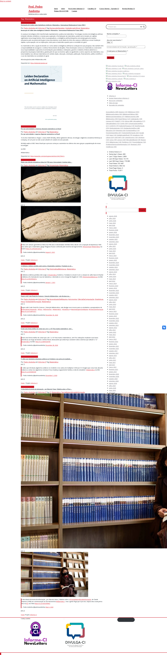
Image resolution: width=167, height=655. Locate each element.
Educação (111, 130)
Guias (113, 135)
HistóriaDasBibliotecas (58, 269)
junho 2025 (112, 249)
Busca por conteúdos (115, 100)
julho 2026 (112, 218)
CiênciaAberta (139, 121)
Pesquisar (109, 207)
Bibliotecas (133, 112)
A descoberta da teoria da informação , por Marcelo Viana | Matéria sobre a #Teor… (46, 389)
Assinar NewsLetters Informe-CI (119, 98)
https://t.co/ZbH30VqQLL (29, 279)
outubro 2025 (113, 239)
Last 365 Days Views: (116, 161)
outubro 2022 (113, 323)
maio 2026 (112, 223)
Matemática (85, 28)
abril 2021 (112, 365)
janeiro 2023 (113, 316)
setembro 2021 (114, 353)
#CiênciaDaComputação (29, 309)
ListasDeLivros (131, 137)
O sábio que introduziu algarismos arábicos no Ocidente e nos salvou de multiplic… (46, 359)
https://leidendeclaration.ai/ (38, 63)
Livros (113, 140)
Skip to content (5, 1)
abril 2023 (112, 309)
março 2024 (113, 283)
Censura (110, 121)
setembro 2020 (114, 381)
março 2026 (113, 228)
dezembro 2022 (114, 318)
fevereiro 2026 (113, 230)
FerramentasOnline (113, 133)
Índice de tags (113, 103)
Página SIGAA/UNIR (61, 11)
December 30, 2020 (52, 315)
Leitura (110, 137)
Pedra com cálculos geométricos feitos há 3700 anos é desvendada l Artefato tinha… (46, 162)
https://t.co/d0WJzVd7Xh (42, 342)
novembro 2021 (114, 348)
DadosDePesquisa (126, 126)
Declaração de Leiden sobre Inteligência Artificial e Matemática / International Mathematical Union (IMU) (110, 19)
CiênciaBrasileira (113, 123)
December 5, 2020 (51, 375)
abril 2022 (112, 337)
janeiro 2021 (113, 372)
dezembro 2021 (114, 346)
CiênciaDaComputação (86, 299)
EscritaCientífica (133, 130)
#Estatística (65, 309)
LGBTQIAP (119, 137)
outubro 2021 (113, 351)
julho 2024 (112, 274)
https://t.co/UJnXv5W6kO (42, 603)
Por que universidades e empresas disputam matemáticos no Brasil (41, 129)
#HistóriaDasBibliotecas (90, 277)
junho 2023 (112, 304)
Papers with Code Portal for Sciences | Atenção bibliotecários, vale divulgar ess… (46, 296)
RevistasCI (136, 144)
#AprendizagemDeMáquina (79, 309)
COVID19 (114, 126)
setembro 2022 (114, 325)
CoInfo (124, 123)
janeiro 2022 (113, 344)
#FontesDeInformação (96, 309)
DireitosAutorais (116, 128)
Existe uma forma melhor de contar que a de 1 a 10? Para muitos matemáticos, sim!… (47, 329)
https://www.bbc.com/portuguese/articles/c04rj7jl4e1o (47, 156)
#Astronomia (47, 309)
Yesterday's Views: (116, 154)
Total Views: (113, 163)
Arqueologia (54, 165)
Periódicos (127, 142)
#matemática (52, 275)
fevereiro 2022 (113, 342)
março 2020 (113, 395)
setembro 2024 (114, 269)
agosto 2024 (113, 272)
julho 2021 (112, 358)
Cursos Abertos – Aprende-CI (109, 8)
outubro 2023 (113, 295)
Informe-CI (42, 28)
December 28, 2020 (52, 345)
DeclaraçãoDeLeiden (57, 28)
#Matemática (96, 247)
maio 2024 (112, 279)
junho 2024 (112, 276)
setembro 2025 (114, 242)
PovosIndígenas (139, 142)
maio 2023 (112, 307)
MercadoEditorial (133, 140)
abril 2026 (112, 225)
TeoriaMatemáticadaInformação (73, 392)
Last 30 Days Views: (116, 159)
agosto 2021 (113, 355)
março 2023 (113, 311)
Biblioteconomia (132, 116)
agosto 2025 (113, 244)
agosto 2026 (113, 216)
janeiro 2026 (113, 232)
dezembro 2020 (114, 374)
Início (89, 18)
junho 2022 (112, 332)
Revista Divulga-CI (128, 8)
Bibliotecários (112, 119)
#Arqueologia (87, 247)
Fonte (23, 260)
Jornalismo (138, 135)
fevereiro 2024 (113, 286)
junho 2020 (112, 388)
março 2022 (113, 339)
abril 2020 (112, 393)
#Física (40, 309)
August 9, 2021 (50, 252)
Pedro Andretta (29, 28)
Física (23, 302)
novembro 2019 (114, 404)
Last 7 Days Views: (116, 156)
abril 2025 (112, 253)
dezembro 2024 (114, 262)
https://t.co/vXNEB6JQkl (28, 372)
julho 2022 (112, 330)
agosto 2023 (113, 300)
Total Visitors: (114, 166)
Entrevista (121, 130)
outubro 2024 (113, 267)
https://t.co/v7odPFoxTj (28, 311)
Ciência (129, 121)
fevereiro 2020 (113, 397)
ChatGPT (119, 121)
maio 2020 (112, 390)
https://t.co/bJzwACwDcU (34, 249)
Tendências (111, 147)
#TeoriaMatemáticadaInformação (80, 599)
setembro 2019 (114, 409)
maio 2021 (112, 362)
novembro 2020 (114, 376)
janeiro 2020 (113, 400)
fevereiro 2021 (113, 369)
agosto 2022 (113, 328)
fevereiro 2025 (113, 258)
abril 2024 (112, 281)
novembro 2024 (114, 265)
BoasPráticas (124, 119)
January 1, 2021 (50, 282)
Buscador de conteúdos (116, 105)
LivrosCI (121, 140)
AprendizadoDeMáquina (58, 299)
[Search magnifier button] (143, 26)
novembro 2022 (114, 321)
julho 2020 (112, 386)
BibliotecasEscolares (114, 114)
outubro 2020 (113, 379)
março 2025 (113, 256)
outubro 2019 (113, 407)
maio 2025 (112, 251)
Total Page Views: (115, 168)
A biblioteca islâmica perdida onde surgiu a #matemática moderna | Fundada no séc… (47, 266)
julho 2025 (112, 246)
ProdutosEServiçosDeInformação (118, 144)
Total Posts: (113, 170)
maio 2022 (112, 335)
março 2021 (113, 367)
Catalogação (136, 119)
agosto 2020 (113, 383)
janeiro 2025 (113, 260)
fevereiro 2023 (113, 314)
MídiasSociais (115, 142)
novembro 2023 (114, 293)
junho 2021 (112, 360)
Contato (74, 11)
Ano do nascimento (114, 40)
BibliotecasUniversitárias (115, 116)
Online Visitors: (115, 152)
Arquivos (123, 112)
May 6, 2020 (49, 607)
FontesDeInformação (33, 302)
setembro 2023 (114, 297)
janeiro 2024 (113, 288)
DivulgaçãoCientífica (132, 128)
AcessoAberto (112, 112)
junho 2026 (112, 221)
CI (50, 392)
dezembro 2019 (114, 402)
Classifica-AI (92, 8)
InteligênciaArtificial (72, 28)
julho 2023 (112, 302)
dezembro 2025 (114, 235)
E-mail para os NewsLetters (117, 51)
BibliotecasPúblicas (130, 114)
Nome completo (113, 34)
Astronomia (72, 299)
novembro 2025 (114, 237)
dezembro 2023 (114, 290)
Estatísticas (99, 299)
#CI (27, 603)
